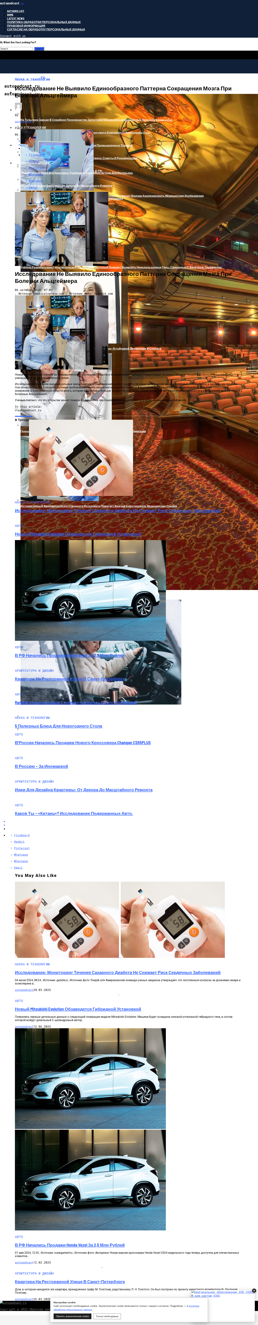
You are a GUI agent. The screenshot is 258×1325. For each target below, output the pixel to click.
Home (10, 14)
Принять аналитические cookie (72, 1316)
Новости (21, 145)
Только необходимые (107, 1316)
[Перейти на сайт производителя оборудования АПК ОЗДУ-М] (223, 1306)
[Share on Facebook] (132, 821)
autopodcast (24, 121)
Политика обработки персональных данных (44, 22)
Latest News (15, 18)
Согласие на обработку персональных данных (46, 29)
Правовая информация (26, 25)
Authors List (15, 11)
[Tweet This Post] (132, 825)
